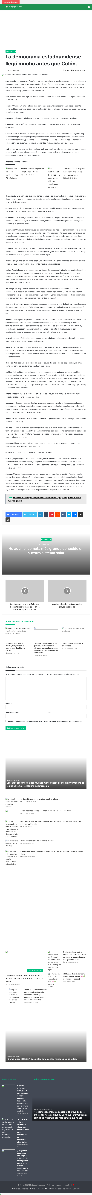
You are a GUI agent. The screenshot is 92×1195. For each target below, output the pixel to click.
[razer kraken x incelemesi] (46, 1194)
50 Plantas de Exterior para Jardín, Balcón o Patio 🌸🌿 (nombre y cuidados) (74, 976)
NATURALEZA (11, 51)
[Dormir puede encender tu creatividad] (74, 634)
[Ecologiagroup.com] (14, 7)
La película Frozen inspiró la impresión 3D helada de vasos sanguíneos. (74, 172)
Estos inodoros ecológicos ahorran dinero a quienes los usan (45, 811)
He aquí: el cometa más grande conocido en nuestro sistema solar (46, 550)
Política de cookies (37, 1189)
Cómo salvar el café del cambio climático (37, 841)
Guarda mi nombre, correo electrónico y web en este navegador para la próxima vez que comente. (45, 721)
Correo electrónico (13, 712)
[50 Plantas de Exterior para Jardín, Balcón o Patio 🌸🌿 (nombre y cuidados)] (54, 980)
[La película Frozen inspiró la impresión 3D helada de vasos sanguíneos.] (54, 178)
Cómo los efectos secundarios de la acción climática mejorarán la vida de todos (24, 978)
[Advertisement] (46, 28)
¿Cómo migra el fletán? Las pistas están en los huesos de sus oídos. (42, 1059)
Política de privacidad (20, 1189)
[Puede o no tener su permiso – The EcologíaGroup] (12, 173)
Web (49, 712)
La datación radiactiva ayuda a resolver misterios (40, 799)
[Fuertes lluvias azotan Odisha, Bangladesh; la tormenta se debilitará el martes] (18, 634)
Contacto (76, 1189)
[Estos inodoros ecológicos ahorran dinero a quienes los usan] (12, 814)
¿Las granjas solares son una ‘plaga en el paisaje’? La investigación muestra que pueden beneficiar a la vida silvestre (22, 1161)
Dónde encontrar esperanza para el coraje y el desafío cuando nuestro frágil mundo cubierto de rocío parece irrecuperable (35, 995)
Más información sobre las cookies (58, 1189)
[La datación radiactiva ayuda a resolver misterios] (12, 803)
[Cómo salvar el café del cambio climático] (12, 844)
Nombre (9, 703)
